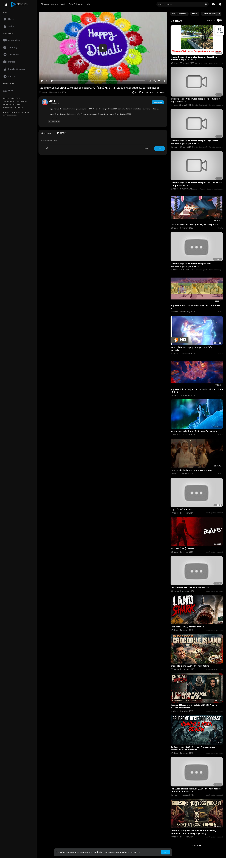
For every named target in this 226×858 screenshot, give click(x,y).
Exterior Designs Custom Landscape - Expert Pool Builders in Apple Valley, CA (194, 58)
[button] (221, 4)
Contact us (16, 104)
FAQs (18, 98)
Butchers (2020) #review (182, 548)
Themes (219, 32)
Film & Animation (49, 4)
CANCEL (147, 148)
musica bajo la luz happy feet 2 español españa (194, 431)
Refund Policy (9, 98)
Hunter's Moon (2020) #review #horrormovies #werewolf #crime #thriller (193, 748)
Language (19, 107)
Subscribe (158, 102)
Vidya (52, 101)
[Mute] (159, 81)
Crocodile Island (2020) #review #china (190, 666)
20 (154, 80)
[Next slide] (219, 14)
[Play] (42, 81)
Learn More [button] (135, 852)
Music (63, 4)
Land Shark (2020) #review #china (187, 626)
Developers (8, 107)
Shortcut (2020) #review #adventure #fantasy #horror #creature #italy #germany (193, 832)
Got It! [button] (165, 852)
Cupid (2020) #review (181, 509)
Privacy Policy (21, 101)
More (89, 4)
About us (7, 104)
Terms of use (9, 101)
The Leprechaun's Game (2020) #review (190, 587)
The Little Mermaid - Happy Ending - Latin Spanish (194, 224)
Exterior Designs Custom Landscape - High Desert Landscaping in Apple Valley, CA (194, 142)
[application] (103, 48)
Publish (159, 148)
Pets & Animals (76, 4)
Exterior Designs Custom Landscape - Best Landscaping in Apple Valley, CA (191, 265)
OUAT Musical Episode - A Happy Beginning (191, 470)
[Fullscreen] (163, 81)
